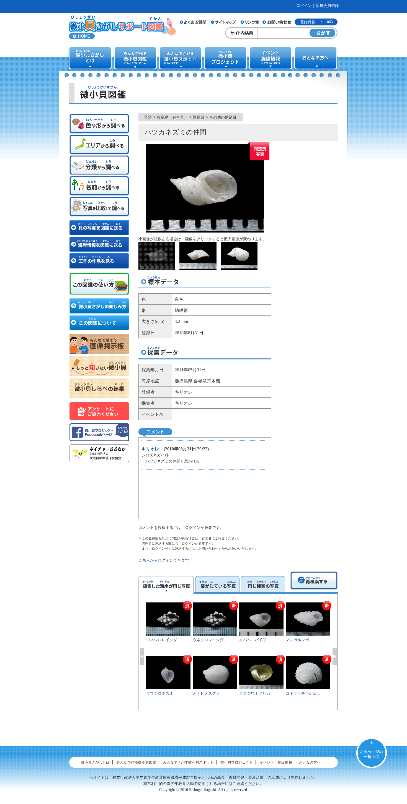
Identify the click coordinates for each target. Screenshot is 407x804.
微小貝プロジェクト (236, 762)
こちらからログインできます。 (165, 560)
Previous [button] (142, 656)
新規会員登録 (327, 6)
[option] (238, 655)
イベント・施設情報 (276, 762)
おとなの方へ (310, 762)
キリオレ (150, 449)
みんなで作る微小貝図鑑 (136, 762)
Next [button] (335, 656)
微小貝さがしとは (95, 762)
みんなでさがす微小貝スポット (188, 762)
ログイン (304, 6)
